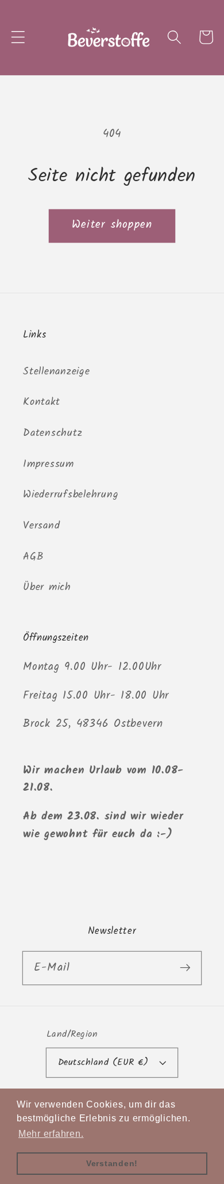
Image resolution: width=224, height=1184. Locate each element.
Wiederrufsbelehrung (70, 494)
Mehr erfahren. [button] (51, 1134)
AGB (33, 557)
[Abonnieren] (185, 967)
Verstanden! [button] (112, 1163)
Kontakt (41, 402)
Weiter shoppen (112, 224)
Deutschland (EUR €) (103, 1062)
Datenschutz (52, 433)
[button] (18, 37)
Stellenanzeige (56, 371)
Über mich (47, 587)
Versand (41, 526)
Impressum (48, 464)
